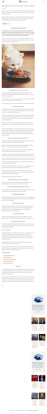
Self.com (9, 230)
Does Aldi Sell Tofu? (7, 257)
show (8, 23)
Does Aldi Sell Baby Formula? (9, 255)
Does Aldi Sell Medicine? (8, 263)
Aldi (2, 285)
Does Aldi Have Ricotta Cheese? (9, 259)
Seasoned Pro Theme (33, 410)
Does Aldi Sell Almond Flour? (9, 261)
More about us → (38, 311)
